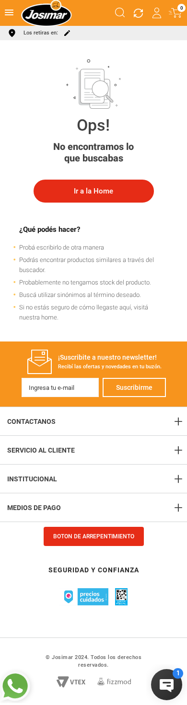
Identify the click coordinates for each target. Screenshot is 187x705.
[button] (120, 13)
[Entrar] (157, 13)
